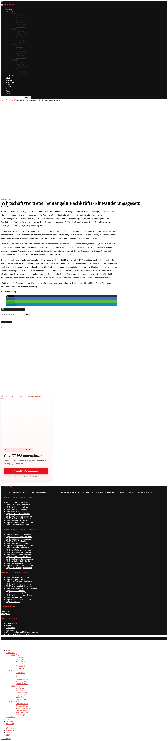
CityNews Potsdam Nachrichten (18, 557)
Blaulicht (9, 80)
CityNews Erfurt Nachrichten (17, 525)
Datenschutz (10, 628)
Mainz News (20, 56)
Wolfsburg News (21, 73)
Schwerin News (21, 64)
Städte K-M (14, 44)
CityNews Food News (14, 597)
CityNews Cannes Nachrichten (18, 514)
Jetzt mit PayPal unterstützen (26, 471)
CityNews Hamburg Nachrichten (19, 537)
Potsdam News (20, 69)
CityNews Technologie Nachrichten (20, 593)
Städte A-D (14, 13)
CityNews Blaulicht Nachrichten (18, 584)
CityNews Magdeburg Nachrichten (19, 545)
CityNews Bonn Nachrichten (17, 509)
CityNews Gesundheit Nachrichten (19, 586)
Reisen (8, 91)
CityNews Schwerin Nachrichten (19, 561)
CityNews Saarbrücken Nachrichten (20, 559)
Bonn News (19, 20)
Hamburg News (21, 40)
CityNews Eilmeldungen (15, 591)
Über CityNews (12, 623)
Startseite (9, 9)
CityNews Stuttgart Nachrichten (18, 563)
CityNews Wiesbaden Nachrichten (19, 565)
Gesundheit (10, 75)
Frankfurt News (21, 38)
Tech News (10, 82)
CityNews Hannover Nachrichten (19, 539)
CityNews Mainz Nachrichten (17, 548)
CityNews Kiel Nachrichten (17, 541)
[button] (10, 296)
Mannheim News (21, 51)
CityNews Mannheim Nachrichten (19, 552)
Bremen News (20, 22)
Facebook (5, 611)
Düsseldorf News (21, 33)
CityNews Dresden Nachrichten (18, 518)
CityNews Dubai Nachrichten (17, 520)
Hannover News (21, 42)
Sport (8, 78)
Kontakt (9, 625)
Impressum (10, 630)
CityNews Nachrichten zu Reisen (19, 595)
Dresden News (20, 27)
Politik (8, 84)
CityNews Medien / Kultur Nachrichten (21, 588)
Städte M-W (15, 60)
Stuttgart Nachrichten (23, 67)
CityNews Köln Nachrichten (17, 543)
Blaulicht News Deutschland (17, 503)
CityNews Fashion (13, 602)
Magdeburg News (21, 53)
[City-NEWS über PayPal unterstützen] (26, 420)
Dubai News (20, 31)
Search (27, 98)
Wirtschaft (9, 87)
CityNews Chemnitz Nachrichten (19, 516)
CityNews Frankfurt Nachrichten (18, 534)
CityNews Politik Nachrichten (17, 577)
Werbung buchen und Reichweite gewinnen (23, 632)
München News (21, 62)
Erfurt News (19, 36)
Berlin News (20, 18)
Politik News (10, 100)
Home (3, 100)
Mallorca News (21, 58)
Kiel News (19, 47)
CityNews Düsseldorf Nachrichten (19, 522)
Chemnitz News (21, 24)
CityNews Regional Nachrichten (18, 599)
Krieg (8, 93)
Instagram (5, 614)
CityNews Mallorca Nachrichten (18, 550)
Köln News (19, 49)
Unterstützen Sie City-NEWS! (17, 634)
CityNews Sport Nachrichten (17, 579)
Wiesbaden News (21, 71)
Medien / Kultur (11, 89)
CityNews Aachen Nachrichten (18, 505)
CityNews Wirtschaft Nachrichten (19, 582)
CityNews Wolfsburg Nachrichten (19, 568)
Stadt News (10, 11)
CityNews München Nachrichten (19, 554)
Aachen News (20, 16)
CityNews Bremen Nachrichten (18, 511)
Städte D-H (14, 29)
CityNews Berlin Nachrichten (17, 507)
